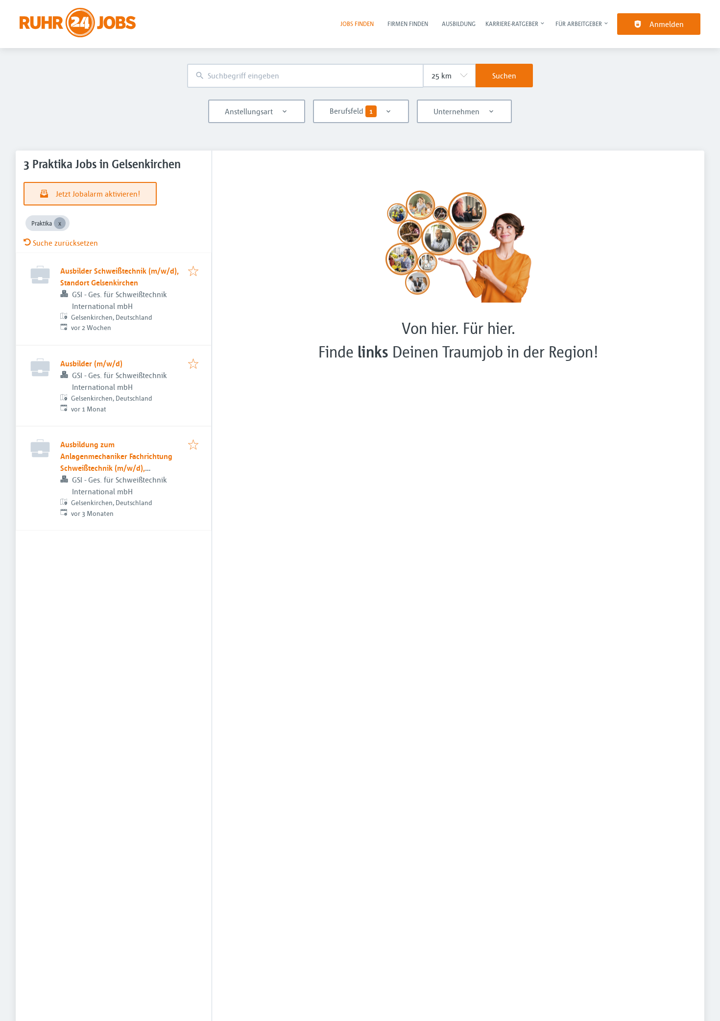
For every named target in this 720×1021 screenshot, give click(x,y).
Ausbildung (459, 23)
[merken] (193, 272)
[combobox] (305, 76)
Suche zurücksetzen (65, 243)
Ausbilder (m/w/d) (91, 363)
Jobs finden (357, 23)
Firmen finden (407, 23)
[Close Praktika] (60, 223)
